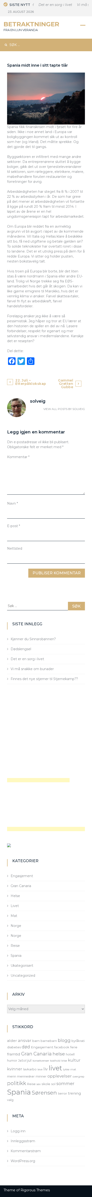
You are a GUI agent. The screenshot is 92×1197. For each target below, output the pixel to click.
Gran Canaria (21, 886)
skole (46, 1084)
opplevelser (59, 1075)
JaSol (22, 1060)
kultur (74, 1060)
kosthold (55, 1060)
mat (73, 1069)
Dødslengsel (21, 649)
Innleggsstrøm (23, 1141)
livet (55, 1068)
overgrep (78, 1076)
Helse (15, 896)
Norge (16, 926)
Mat (14, 916)
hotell (70, 1054)
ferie (73, 1047)
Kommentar (18, 457)
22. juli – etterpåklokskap (30, 382)
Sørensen (44, 1092)
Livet (15, 906)
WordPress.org (23, 1161)
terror (62, 1093)
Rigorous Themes (35, 1190)
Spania (16, 955)
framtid (13, 1054)
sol (53, 1084)
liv (45, 1069)
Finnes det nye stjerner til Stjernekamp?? (44, 679)
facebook (61, 1047)
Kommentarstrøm (26, 1151)
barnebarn (49, 1041)
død (26, 1047)
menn (11, 1076)
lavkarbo (30, 1069)
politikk (16, 1083)
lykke (66, 1069)
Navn (12, 503)
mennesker (26, 1076)
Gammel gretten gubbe (65, 383)
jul (29, 1060)
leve (40, 1069)
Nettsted (14, 548)
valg (10, 1100)
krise (64, 1060)
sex (39, 1084)
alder (12, 1040)
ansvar (24, 1040)
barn (36, 1041)
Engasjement (22, 876)
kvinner (14, 1069)
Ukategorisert (22, 965)
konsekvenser (41, 1060)
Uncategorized (23, 975)
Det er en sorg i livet (52, 5)
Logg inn (18, 1131)
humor (12, 1060)
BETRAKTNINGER (31, 24)
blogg (64, 1040)
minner (41, 1076)
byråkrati (78, 1041)
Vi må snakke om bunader (32, 669)
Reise (15, 946)
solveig (78, 409)
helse (59, 1054)
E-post (13, 526)
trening (74, 1093)
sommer (65, 1083)
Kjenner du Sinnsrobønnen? (33, 639)
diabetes (14, 1047)
